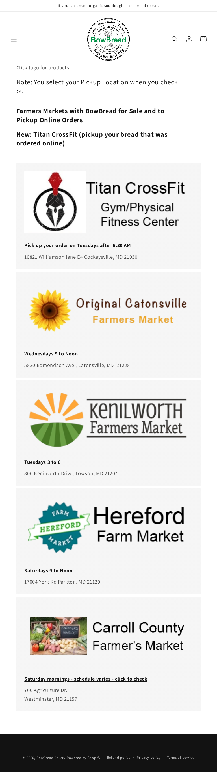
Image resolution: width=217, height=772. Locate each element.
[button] (13, 39)
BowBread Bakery (51, 757)
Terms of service (180, 757)
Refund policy (119, 757)
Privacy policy (148, 757)
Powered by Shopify (84, 757)
